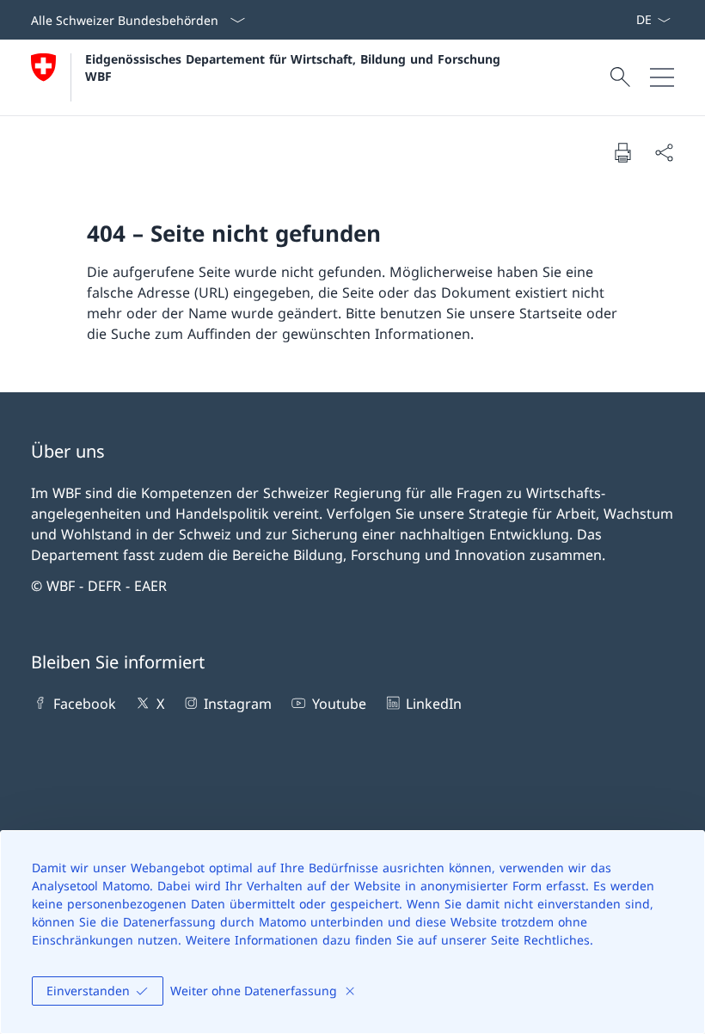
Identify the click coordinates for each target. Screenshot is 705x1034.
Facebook (84, 703)
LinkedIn (434, 703)
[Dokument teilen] (663, 152)
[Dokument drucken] (622, 152)
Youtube (338, 703)
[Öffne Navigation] (662, 77)
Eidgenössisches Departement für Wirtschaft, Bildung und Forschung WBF (295, 67)
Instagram (238, 703)
